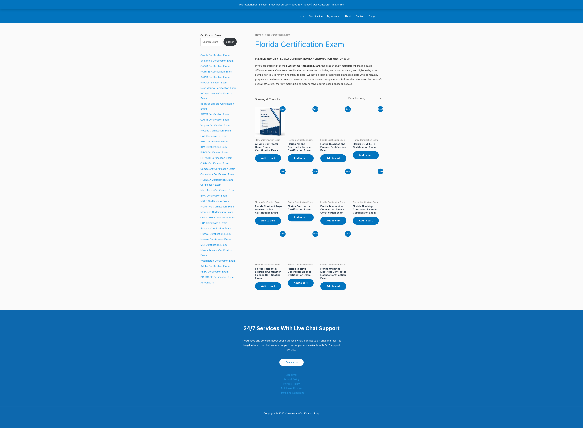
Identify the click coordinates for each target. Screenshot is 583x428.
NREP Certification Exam (214, 201)
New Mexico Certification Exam (218, 88)
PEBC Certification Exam (214, 271)
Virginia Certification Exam (215, 125)
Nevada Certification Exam (215, 130)
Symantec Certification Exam (217, 60)
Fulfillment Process (292, 388)
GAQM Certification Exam (215, 66)
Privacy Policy (291, 383)
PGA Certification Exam (213, 82)
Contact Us (291, 362)
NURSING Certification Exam (217, 206)
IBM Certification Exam (213, 146)
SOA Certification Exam (213, 222)
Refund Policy (291, 379)
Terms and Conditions (291, 392)
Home (301, 16)
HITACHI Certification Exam (216, 157)
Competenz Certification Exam (217, 168)
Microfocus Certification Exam (217, 190)
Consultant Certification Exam (217, 174)
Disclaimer (291, 374)
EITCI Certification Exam (214, 152)
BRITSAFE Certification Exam (217, 277)
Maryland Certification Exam (216, 212)
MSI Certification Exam (213, 244)
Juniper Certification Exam (215, 228)
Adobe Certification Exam (215, 266)
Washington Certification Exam (217, 260)
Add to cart (268, 158)
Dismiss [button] (339, 4)
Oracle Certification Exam (215, 55)
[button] (381, 16)
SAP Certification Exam (213, 136)
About (348, 16)
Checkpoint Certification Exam (217, 217)
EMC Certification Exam (213, 195)
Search (230, 41)
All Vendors (207, 282)
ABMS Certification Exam (214, 114)
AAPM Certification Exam (215, 77)
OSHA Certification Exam (214, 163)
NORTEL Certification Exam (216, 71)
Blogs (372, 16)
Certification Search (211, 35)
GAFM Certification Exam (214, 119)
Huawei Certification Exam (215, 233)
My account (333, 16)
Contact (360, 16)
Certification (316, 16)
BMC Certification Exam (214, 141)
